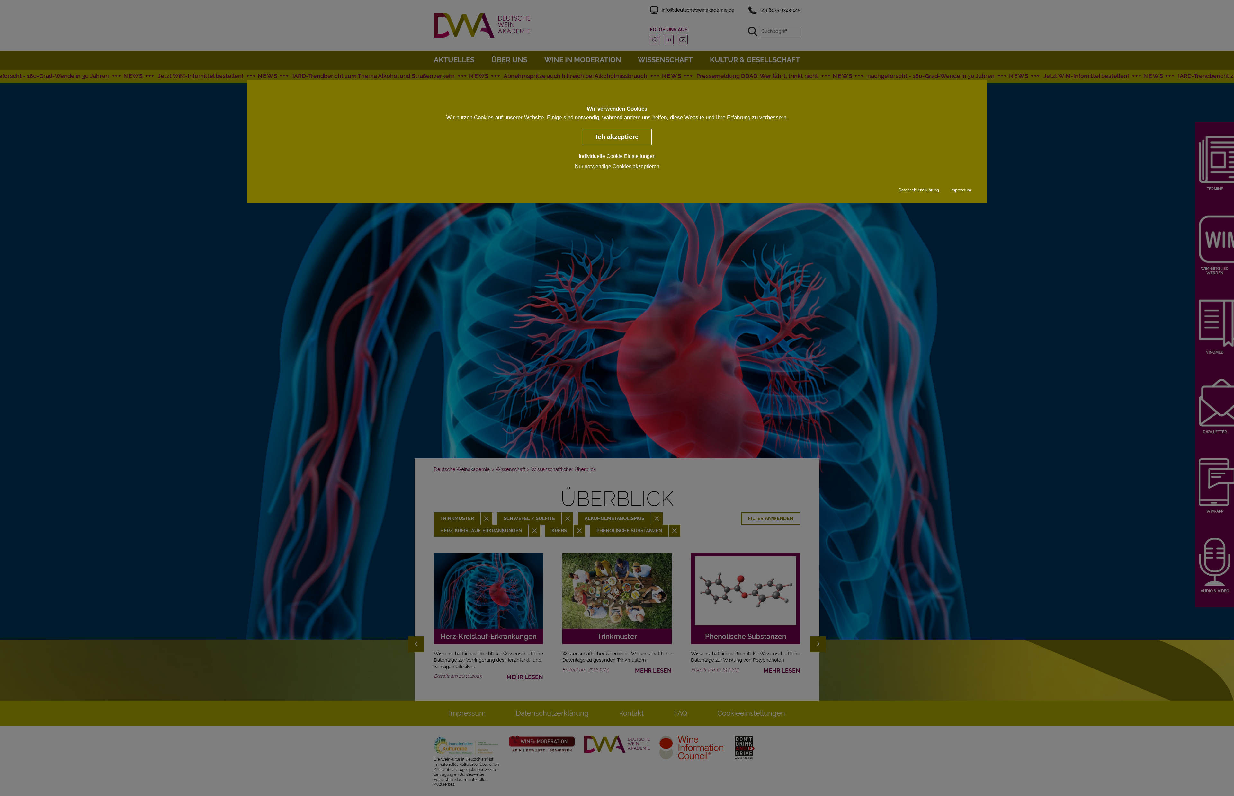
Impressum (960, 189)
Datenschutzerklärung (919, 189)
